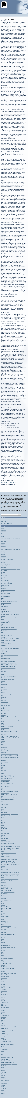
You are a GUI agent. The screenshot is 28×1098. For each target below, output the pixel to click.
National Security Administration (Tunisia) (10, 874)
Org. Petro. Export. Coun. (6, 900)
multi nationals (4, 869)
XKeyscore (3, 1088)
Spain (2, 992)
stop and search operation (7, 1008)
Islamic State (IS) (5, 793)
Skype (2, 981)
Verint (2, 1073)
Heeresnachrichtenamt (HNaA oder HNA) (10, 757)
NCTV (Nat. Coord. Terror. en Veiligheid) (10, 879)
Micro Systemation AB (6, 849)
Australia (3, 562)
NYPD (2, 895)
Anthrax (3, 551)
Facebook (3, 713)
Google (2, 744)
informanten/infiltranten (6, 775)
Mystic (2, 870)
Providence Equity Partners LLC (8, 934)
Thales (2, 1038)
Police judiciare (4, 918)
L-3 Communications (5, 819)
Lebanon (3, 823)
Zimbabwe (3, 1091)
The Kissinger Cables (6, 1041)
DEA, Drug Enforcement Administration (9, 664)
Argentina (3, 557)
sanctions (3, 961)
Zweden (3, 1093)
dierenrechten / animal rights (7, 679)
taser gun (3, 1025)
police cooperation (5, 916)
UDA (2, 1054)
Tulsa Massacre (4, 1049)
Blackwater (3, 588)
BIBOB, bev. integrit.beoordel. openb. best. (10, 582)
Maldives (3, 835)
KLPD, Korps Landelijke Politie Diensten (9, 814)
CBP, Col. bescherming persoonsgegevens (10, 612)
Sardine (3, 965)
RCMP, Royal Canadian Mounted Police (9, 944)
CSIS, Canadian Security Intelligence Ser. (10, 646)
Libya (2, 825)
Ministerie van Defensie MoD (7, 861)
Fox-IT (2, 721)
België (2, 578)
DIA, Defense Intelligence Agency (8, 676)
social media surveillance (6, 982)
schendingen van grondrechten (8, 968)
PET (2, 911)
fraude (2, 724)
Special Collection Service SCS (8, 995)
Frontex (3, 729)
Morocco (3, 866)
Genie (2, 739)
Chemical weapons (5, 622)
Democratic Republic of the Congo (8, 668)
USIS (2, 1067)
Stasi (2, 1004)
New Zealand (4, 885)
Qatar (2, 940)
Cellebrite (3, 616)
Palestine (3, 903)
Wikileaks (3, 1085)
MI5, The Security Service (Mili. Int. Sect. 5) (10, 846)
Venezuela (3, 1072)
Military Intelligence (5, 856)
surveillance (3, 1017)
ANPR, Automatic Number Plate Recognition (10, 549)
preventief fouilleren (5, 922)
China (2, 625)
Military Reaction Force (6, 857)
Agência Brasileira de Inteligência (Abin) (9, 534)
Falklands (3, 715)
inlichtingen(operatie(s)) (6, 778)
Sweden (3, 1018)
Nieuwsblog (3, 521)
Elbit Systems (4, 698)
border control (4, 595)
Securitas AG (4, 974)
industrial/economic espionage (7, 771)
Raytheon (3, 942)
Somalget (3, 984)
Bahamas (3, 572)
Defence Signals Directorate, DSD (8, 666)
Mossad (3, 867)
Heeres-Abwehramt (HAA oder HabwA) (9, 755)
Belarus (3, 577)
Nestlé (2, 883)
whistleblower (4, 1083)
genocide (3, 741)
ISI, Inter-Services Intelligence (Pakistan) (10, 791)
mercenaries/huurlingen (6, 841)
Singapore (3, 979)
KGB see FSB (4, 812)
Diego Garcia (4, 677)
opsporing (3, 898)
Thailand (3, 1036)
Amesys (3, 543)
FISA (2, 718)
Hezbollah (3, 758)
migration (3, 851)
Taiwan (2, 1023)
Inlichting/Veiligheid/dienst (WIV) (8, 776)
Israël (2, 796)
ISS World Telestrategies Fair (7, 799)
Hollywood (3, 760)
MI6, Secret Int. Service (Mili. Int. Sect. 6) (10, 848)
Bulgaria (3, 599)
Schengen (3, 969)
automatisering (4, 565)
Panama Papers (4, 906)
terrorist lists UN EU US (6, 1034)
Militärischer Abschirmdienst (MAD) (8, 853)
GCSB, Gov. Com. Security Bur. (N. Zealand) (11, 737)
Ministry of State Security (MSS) (8, 862)
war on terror (4, 1081)
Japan (2, 802)
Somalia (3, 986)
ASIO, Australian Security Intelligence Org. (10, 560)
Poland (2, 914)
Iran (2, 784)
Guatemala (3, 752)
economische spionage (6, 694)
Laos (2, 820)
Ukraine (3, 1056)
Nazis (2, 877)
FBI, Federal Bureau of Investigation (9, 716)
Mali (2, 836)
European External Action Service (8, 707)
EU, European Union (5, 705)
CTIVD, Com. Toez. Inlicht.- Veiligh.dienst (10, 648)
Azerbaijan (3, 567)
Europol (3, 708)
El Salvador (3, 697)
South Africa (4, 989)
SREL (2, 999)
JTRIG (2, 809)
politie (2, 919)
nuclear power (4, 893)
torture (2, 1046)
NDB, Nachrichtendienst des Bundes (9, 880)
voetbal (2, 1077)
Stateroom (3, 1005)
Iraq (2, 788)
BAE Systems (4, 570)
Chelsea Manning (5, 621)
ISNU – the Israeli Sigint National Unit (9, 794)
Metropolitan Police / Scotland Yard (8, 843)
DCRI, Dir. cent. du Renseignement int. (9, 663)
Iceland (2, 763)
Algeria (2, 539)
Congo (2, 642)
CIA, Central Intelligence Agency (8, 627)
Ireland (2, 789)
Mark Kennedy (4, 838)
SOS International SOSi (6, 987)
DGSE (2, 674)
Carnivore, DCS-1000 (6, 611)
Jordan (2, 806)
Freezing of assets (5, 728)
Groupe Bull (3, 749)
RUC (2, 952)
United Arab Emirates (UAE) (7, 1057)
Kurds (2, 817)
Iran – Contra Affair (5, 786)
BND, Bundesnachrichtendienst (8, 590)
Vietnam (3, 1075)
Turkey (2, 1052)
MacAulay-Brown (5, 833)
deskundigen (4, 672)
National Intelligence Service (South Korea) (10, 872)
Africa (2, 533)
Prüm (2, 939)
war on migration (5, 1080)
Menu (14, 15)
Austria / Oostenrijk (5, 564)
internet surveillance (5, 780)
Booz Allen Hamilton (5, 593)
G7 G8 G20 (3, 734)
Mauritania (3, 840)
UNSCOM (3, 1065)
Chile (2, 624)
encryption (3, 700)
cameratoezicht (4, 606)
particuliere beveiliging (6, 908)
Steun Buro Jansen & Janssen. (8, 507)
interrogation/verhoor (5, 781)
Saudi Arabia (4, 966)
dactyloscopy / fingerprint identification (9, 655)
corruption (3, 645)
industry (3, 773)
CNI (2, 632)
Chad (2, 619)
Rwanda (3, 957)
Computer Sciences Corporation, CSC (9, 640)
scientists (3, 971)
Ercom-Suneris (4, 702)
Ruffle (2, 953)
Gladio (2, 742)
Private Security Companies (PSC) (8, 927)
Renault (3, 948)
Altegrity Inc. (4, 541)
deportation (3, 671)
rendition (3, 950)
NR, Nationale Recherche (6, 890)
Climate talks (4, 630)
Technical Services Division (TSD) (8, 1026)
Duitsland (3, 687)
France (2, 723)
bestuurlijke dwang (5, 580)
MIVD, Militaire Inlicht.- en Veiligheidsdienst (10, 864)
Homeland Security (5, 762)
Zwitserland (3, 1094)
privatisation (4, 929)
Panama (3, 905)
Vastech (3, 1070)
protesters (3, 932)
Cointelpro (3, 633)
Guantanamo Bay (5, 750)
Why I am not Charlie (7, 19)
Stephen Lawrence (5, 1007)
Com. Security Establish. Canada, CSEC (10, 638)
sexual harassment (5, 976)
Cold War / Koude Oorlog (6, 635)
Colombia (3, 637)
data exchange (4, 659)
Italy (2, 801)
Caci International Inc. (6, 603)
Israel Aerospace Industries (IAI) (8, 797)
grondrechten (4, 747)
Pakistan (3, 901)
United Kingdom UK (5, 1059)
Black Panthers (4, 586)
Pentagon (3, 909)
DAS (2, 656)
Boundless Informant (5, 596)
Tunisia (2, 1051)
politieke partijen (4, 921)
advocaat (3, 528)
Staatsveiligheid (4, 1002)
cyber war (3, 653)
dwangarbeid (4, 689)
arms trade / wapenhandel (7, 559)
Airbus (2, 536)
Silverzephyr (4, 978)
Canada (3, 608)
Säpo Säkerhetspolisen (6, 963)
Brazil (2, 598)
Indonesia (3, 770)
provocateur (4, 935)
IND (2, 767)
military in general (5, 854)
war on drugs (4, 1078)
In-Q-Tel (3, 765)
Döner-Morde (4, 684)
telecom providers (5, 1028)
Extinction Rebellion (5, 710)
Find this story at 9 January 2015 (8, 482)
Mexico (2, 845)
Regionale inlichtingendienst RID (8, 947)
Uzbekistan (3, 1069)
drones (2, 685)
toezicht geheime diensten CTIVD (8, 1044)
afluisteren (3, 531)
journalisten (3, 807)
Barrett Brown (4, 575)
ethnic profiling (4, 703)
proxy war (3, 937)
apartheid (3, 554)
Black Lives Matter (5, 585)
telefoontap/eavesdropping (7, 1030)
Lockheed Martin (5, 828)
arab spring (3, 556)
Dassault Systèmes (5, 658)
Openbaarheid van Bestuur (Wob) (8, 896)
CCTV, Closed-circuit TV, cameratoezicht (10, 614)
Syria (2, 1021)
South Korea (4, 991)
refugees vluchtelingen (6, 945)
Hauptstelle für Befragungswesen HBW (9, 754)
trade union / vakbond (6, 1047)
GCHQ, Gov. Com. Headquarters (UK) (9, 736)
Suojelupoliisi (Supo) (5, 1015)
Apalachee (3, 552)
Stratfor (3, 1010)
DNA (2, 682)
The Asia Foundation (5, 1039)
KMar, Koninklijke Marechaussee (8, 815)
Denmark (3, 669)
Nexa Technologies (5, 887)
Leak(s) (3, 822)
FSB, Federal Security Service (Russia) (9, 731)
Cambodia (3, 604)
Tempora (3, 1031)
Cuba (2, 650)
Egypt (2, 695)
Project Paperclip (5, 931)
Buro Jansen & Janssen (6, 503)
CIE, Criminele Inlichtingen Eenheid (9, 629)
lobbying (3, 827)
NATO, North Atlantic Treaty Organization (10, 875)
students (3, 1012)
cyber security (4, 651)
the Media (3, 1043)
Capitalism (3, 609)
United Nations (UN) (5, 1060)
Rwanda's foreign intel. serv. (7, 958)
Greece (3, 745)
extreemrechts (4, 711)
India (2, 768)
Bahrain (3, 573)
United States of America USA (7, 1062)
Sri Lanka (3, 1000)
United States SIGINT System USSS (9, 1064)
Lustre (2, 830)
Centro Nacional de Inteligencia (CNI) (9, 617)
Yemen (2, 1090)
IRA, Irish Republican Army (7, 783)
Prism (2, 924)
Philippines (3, 913)
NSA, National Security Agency (7, 892)
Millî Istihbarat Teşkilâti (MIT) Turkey (9, 859)
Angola (2, 547)
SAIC (2, 960)
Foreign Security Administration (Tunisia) (10, 720)
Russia (2, 955)
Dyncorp (3, 690)
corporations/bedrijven (6, 643)
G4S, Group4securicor (6, 733)
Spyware (3, 997)
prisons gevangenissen (6, 926)
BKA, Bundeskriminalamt (6, 583)
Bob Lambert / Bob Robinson (7, 591)
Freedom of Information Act (7, 726)
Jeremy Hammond (5, 804)
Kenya (2, 810)
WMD (2, 1086)
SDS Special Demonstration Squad (8, 973)
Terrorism (3, 1033)
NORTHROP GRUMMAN (6, 888)
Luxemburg (3, 832)
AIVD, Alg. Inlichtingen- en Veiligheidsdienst (10, 538)
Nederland (3, 882)
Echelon (3, 692)
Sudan (2, 1013)
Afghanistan (3, 530)
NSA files (3, 520)
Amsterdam (3, 544)
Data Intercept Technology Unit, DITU (9, 661)
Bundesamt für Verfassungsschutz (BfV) (9, 601)
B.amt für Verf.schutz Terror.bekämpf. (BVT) (10, 569)
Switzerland (3, 1020)
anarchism (3, 546)
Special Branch (4, 994)
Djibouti (3, 681)
